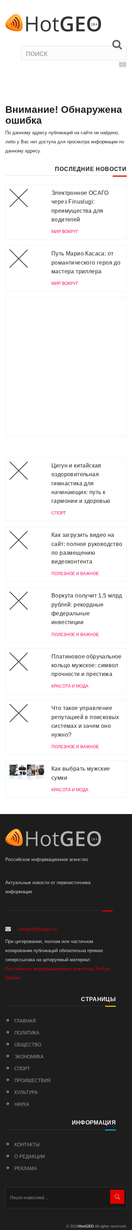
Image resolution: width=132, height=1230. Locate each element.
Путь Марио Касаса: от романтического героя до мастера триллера (85, 262)
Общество (27, 1044)
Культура (26, 1092)
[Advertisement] (66, 366)
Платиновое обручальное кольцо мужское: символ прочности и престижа (86, 665)
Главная (25, 1021)
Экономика (29, 1056)
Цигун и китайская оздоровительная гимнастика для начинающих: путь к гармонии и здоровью (81, 483)
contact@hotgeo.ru (37, 929)
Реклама (25, 1168)
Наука (21, 1104)
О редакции (29, 1156)
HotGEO (86, 1226)
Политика (26, 1033)
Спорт (22, 1068)
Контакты (27, 1144)
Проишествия (32, 1080)
